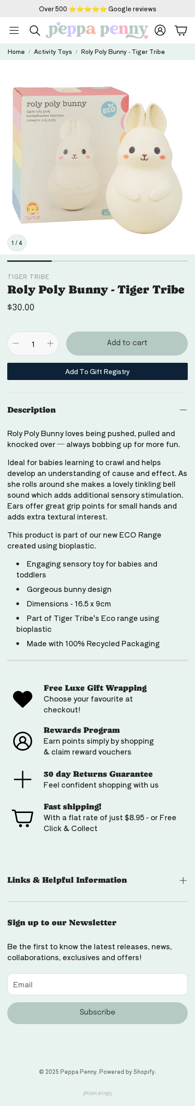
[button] (14, 30)
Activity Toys (53, 51)
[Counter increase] (50, 343)
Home (16, 51)
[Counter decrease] (16, 343)
